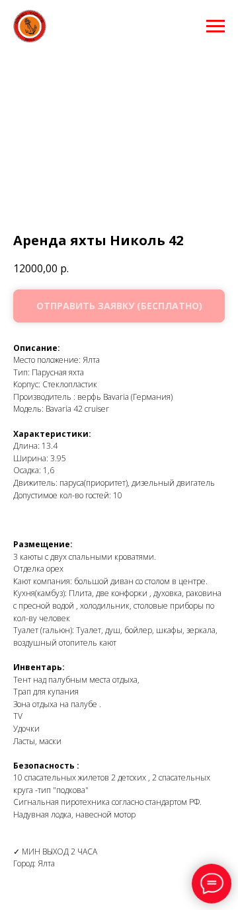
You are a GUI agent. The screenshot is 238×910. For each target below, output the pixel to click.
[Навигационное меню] (215, 26)
